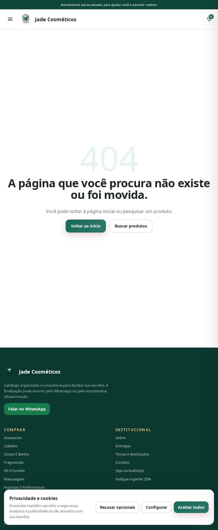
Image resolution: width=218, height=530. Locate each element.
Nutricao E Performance (24, 487)
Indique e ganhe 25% (133, 479)
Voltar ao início (85, 226)
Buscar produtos (131, 226)
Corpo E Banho (16, 454)
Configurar (156, 507)
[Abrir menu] (10, 19)
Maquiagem (14, 479)
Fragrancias (14, 462)
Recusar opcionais (117, 507)
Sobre (120, 437)
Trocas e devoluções (132, 454)
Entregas (123, 445)
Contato (122, 462)
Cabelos (10, 445)
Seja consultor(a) (130, 470)
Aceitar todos (191, 507)
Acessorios (13, 437)
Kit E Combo (14, 470)
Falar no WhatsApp (27, 409)
